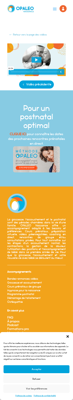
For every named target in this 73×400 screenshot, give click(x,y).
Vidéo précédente (38, 84)
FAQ (10, 318)
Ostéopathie (15, 302)
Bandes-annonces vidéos (22, 279)
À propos (13, 321)
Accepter (36, 369)
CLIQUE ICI (18, 134)
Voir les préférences (36, 388)
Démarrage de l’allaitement (24, 298)
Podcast (13, 325)
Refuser (36, 379)
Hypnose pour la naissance (23, 290)
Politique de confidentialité (45, 396)
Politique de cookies (23, 396)
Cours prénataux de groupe (24, 286)
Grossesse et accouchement (24, 282)
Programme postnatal (20, 294)
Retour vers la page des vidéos (30, 34)
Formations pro (18, 329)
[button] (67, 336)
